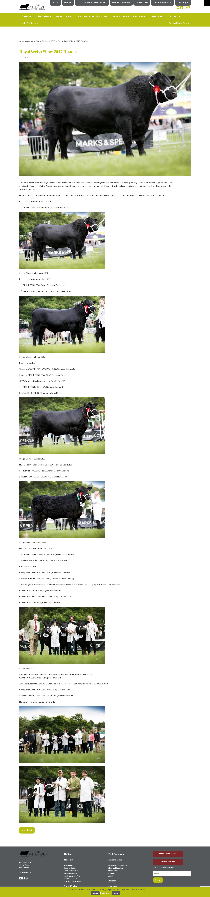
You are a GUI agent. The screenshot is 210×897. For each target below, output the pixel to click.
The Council (68, 865)
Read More (105, 893)
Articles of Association (72, 881)
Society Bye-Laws (70, 879)
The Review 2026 (163, 2)
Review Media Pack (168, 853)
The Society (68, 860)
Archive (111, 876)
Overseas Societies (71, 871)
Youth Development (116, 854)
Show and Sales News (116, 868)
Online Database (121, 2)
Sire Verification (70, 886)
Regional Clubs (69, 868)
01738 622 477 (27, 872)
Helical (68, 2)
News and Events (115, 860)
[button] (207, 3)
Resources (112, 881)
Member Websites (70, 873)
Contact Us (142, 2)
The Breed (68, 854)
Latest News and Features (117, 865)
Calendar (111, 873)
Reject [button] (116, 893)
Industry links (168, 861)
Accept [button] (95, 893)
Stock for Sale (113, 871)
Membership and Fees (72, 876)
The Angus (182, 2)
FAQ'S (55, 2)
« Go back (27, 830)
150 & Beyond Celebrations (92, 2)
